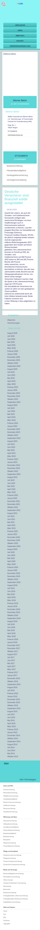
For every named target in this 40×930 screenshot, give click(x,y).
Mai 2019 (11, 594)
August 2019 (12, 585)
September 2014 (13, 741)
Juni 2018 (11, 627)
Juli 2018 (11, 624)
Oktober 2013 (12, 756)
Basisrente (6, 889)
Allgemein (11, 320)
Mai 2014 (11, 753)
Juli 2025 (11, 372)
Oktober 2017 (12, 651)
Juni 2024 (11, 411)
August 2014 (12, 744)
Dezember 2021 (13, 501)
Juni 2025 (11, 375)
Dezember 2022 (13, 465)
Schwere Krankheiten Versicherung (14, 883)
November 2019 (13, 576)
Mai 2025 (11, 378)
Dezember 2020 (13, 537)
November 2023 (13, 432)
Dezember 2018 (13, 609)
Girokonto (6, 920)
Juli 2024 (11, 408)
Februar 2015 (12, 729)
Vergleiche (20, 25)
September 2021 (13, 510)
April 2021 (11, 525)
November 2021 (13, 504)
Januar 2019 (12, 606)
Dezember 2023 (13, 429)
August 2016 (12, 687)
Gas (4, 914)
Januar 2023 (12, 462)
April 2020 (11, 561)
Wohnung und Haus (10, 817)
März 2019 (11, 600)
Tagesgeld (6, 924)
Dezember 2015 (13, 699)
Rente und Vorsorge (10, 870)
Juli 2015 (11, 714)
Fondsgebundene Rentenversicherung (15, 899)
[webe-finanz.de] (20, 3)
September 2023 (13, 438)
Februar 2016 (12, 693)
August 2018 (12, 621)
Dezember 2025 (13, 357)
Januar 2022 (12, 498)
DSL (4, 917)
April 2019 (11, 597)
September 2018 (13, 618)
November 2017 (13, 648)
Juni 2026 (11, 339)
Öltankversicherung (9, 843)
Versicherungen (13, 323)
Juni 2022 (11, 483)
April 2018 (11, 633)
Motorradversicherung (10, 793)
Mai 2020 (11, 558)
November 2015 (13, 702)
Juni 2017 (11, 660)
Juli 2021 (11, 516)
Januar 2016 (12, 696)
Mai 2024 (11, 414)
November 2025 (13, 360)
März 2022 (11, 492)
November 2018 (13, 612)
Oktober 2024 (12, 399)
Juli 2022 (11, 480)
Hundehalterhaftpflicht (10, 799)
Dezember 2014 (13, 735)
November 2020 (13, 540)
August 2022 (12, 477)
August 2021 (12, 513)
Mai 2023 (11, 450)
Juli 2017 (11, 657)
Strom (5, 911)
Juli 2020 (11, 552)
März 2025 (11, 384)
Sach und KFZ (8, 786)
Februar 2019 (12, 603)
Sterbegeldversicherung (17, 175)
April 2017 (11, 666)
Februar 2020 (12, 567)
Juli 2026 (11, 336)
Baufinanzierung (8, 836)
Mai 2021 (11, 522)
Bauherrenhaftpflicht (9, 833)
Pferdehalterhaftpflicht (16, 170)
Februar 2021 (12, 531)
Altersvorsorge (8, 880)
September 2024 (13, 402)
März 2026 (11, 348)
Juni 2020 (11, 555)
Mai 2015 (11, 720)
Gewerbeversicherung (10, 812)
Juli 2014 (11, 747)
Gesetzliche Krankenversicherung (14, 864)
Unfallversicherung (9, 805)
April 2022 (11, 489)
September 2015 (13, 708)
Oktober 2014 (12, 738)
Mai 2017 (11, 663)
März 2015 (11, 726)
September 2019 (13, 582)
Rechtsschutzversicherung (11, 802)
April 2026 (11, 345)
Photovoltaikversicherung (11, 830)
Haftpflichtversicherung (10, 796)
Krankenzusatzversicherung (12, 855)
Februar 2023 (12, 459)
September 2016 (13, 684)
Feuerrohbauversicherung (11, 846)
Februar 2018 (12, 639)
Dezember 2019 (13, 573)
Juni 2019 (11, 591)
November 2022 (13, 468)
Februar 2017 (12, 672)
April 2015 (11, 723)
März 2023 (11, 456)
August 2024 (12, 405)
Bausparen (6, 839)
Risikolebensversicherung (11, 877)
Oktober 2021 (12, 507)
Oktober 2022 (12, 471)
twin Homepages (28, 779)
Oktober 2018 (12, 615)
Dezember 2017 (13, 645)
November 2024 (13, 396)
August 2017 (12, 654)
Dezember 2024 (13, 393)
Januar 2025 (12, 390)
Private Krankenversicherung (12, 861)
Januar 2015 (12, 732)
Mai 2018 (11, 630)
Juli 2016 (11, 690)
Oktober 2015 (12, 705)
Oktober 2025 (12, 363)
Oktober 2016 (12, 681)
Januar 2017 (12, 675)
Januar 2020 (12, 570)
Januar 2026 (12, 354)
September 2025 (13, 366)
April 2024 (11, 417)
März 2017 (11, 669)
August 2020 (12, 549)
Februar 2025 (12, 387)
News (20, 30)
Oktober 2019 (12, 579)
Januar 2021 (12, 534)
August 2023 (12, 441)
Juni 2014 (11, 750)
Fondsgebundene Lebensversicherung (15, 896)
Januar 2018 (12, 642)
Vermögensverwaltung (20, 46)
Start (6, 763)
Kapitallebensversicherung (11, 902)
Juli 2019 (11, 588)
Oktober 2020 (12, 543)
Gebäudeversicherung (10, 824)
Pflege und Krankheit (10, 851)
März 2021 (11, 528)
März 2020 (11, 564)
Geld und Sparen (9, 907)
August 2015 (12, 711)
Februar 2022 (12, 495)
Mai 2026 (11, 342)
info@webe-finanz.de (15, 135)
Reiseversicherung (9, 808)
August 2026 (12, 333)
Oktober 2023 (12, 435)
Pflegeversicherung (9, 858)
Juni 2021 (11, 519)
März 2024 (11, 420)
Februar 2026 (12, 351)
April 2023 (11, 453)
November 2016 (13, 678)
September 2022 (13, 474)
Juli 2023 (11, 444)
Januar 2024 (12, 426)
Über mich (20, 35)
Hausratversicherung (10, 821)
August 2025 (12, 369)
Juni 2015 (11, 717)
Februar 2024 (12, 423)
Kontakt (20, 41)
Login (13, 779)
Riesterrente (7, 886)
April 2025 (11, 381)
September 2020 (13, 546)
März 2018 (11, 636)
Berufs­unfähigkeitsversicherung (13, 873)
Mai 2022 (11, 486)
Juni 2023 (11, 447)
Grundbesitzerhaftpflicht (11, 827)
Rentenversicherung (9, 892)
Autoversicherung (9, 789)
